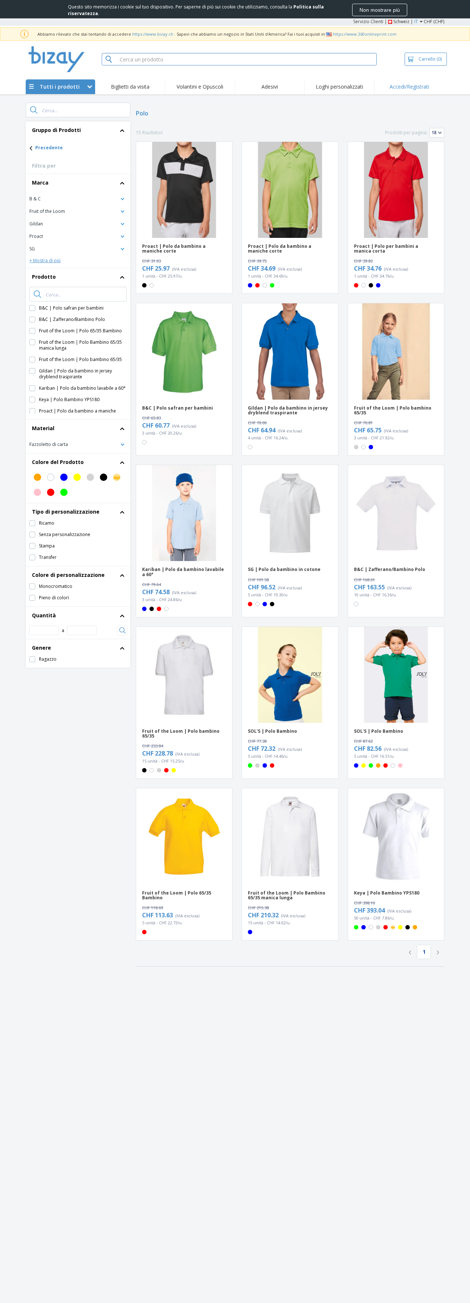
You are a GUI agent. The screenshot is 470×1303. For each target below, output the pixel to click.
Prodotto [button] (44, 276)
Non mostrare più (379, 10)
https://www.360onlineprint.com (365, 34)
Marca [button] (40, 182)
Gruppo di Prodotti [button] (56, 129)
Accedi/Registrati (409, 86)
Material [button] (43, 428)
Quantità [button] (44, 615)
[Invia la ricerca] (33, 110)
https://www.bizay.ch (152, 34)
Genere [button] (41, 647)
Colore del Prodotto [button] (58, 461)
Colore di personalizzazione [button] (68, 574)
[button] (78, 198)
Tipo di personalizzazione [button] (66, 511)
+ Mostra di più (45, 260)
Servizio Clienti (368, 21)
